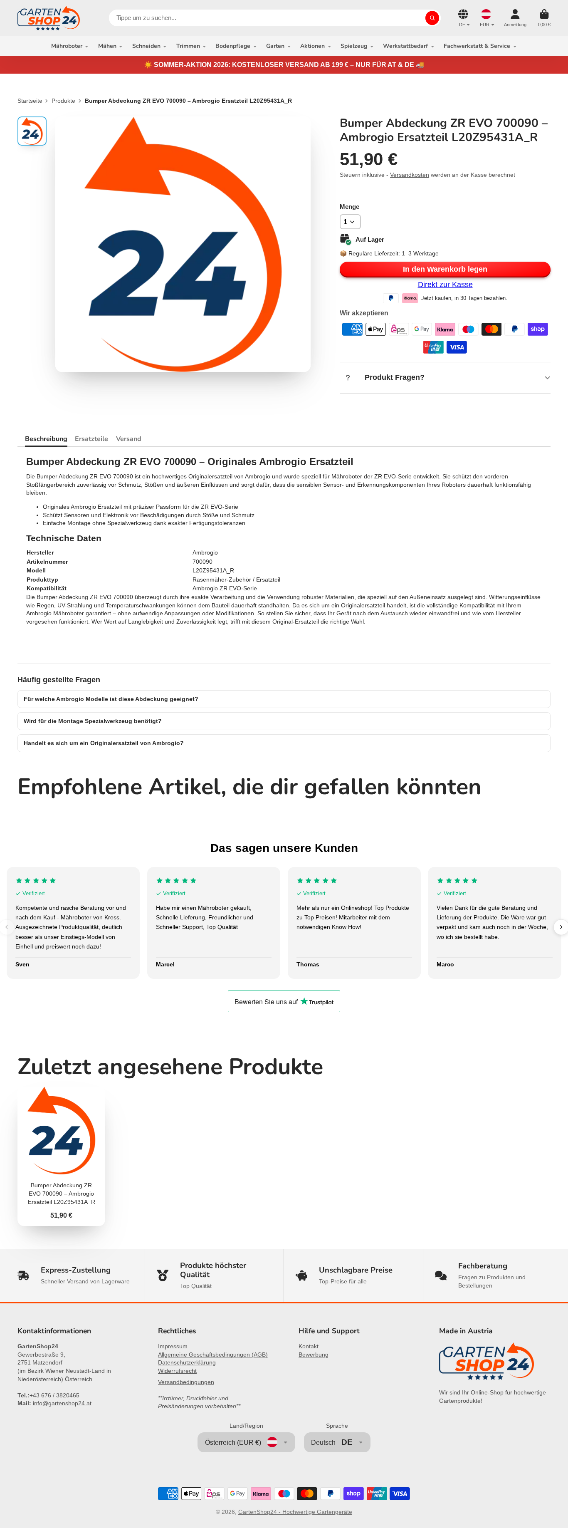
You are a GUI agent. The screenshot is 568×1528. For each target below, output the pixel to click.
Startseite (29, 100)
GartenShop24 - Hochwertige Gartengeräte (295, 1511)
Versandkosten (409, 174)
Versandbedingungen (186, 1382)
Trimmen (188, 46)
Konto (515, 18)
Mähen (107, 46)
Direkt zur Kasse (445, 284)
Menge (349, 206)
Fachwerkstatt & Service (477, 46)
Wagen (544, 18)
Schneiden (146, 46)
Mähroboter (66, 46)
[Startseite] (48, 18)
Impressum (173, 1346)
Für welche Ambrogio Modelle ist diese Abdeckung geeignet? (111, 699)
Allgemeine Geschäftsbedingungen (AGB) (213, 1354)
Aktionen (312, 46)
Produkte (63, 100)
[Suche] (432, 18)
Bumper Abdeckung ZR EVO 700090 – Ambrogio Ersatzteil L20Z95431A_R (61, 1156)
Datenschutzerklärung (187, 1362)
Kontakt (309, 1346)
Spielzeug (354, 46)
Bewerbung (313, 1354)
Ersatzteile (91, 438)
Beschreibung (46, 438)
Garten (275, 46)
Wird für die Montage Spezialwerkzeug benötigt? (93, 721)
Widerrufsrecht (177, 1370)
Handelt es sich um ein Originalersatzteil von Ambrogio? (104, 743)
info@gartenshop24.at (62, 1403)
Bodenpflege (232, 46)
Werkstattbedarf (405, 46)
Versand (128, 438)
